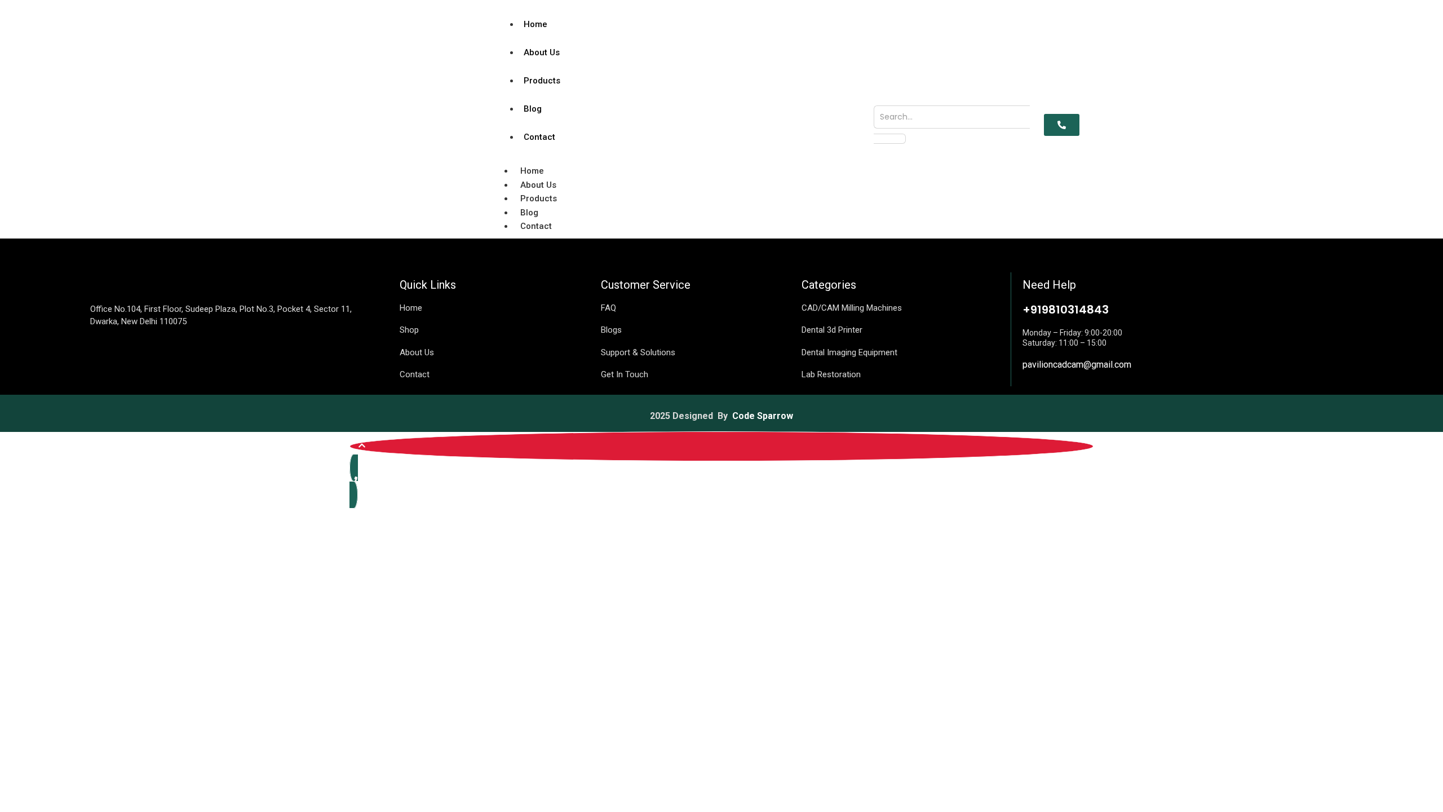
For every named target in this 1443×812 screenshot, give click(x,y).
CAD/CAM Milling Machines (852, 308)
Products (542, 81)
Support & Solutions (638, 352)
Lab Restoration (831, 374)
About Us (542, 52)
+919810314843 (1066, 309)
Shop (409, 330)
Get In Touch (624, 374)
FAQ (608, 308)
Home (535, 24)
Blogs (611, 330)
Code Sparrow (762, 416)
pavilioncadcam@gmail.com (1077, 364)
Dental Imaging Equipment (849, 352)
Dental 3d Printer (832, 330)
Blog (533, 109)
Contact (539, 137)
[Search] (890, 139)
